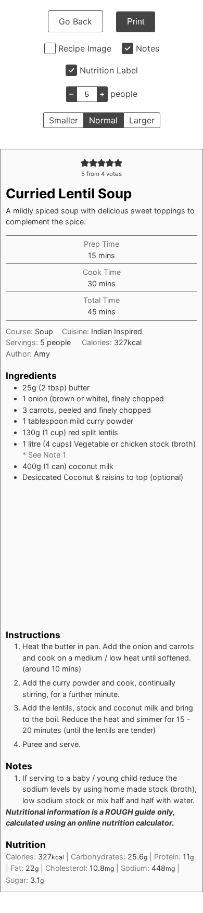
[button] (85, 162)
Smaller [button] (63, 120)
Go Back (75, 21)
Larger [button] (142, 120)
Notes (147, 48)
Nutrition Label (109, 70)
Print (135, 21)
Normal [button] (103, 120)
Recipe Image (84, 48)
